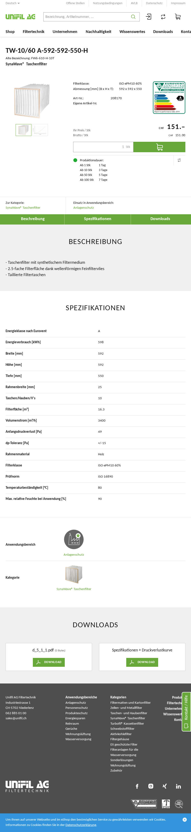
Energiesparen (75, 718)
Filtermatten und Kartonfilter (130, 703)
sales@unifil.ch (16, 718)
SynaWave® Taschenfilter (23, 208)
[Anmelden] (148, 16)
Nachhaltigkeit (98, 32)
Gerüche (71, 729)
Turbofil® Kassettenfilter (127, 724)
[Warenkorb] (178, 16)
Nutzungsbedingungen (107, 3)
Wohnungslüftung (78, 734)
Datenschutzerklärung (80, 825)
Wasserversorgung (78, 739)
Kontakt (179, 720)
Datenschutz (154, 3)
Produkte (178, 698)
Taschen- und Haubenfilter (128, 713)
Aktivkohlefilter (121, 734)
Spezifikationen (97, 219)
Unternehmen (65, 32)
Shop (10, 32)
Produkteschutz (76, 713)
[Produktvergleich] (163, 16)
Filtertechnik (33, 32)
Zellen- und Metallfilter (126, 708)
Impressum (178, 3)
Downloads (163, 32)
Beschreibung (33, 219)
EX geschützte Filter (123, 744)
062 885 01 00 (16, 713)
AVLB (134, 3)
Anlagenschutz (83, 208)
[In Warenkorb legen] (159, 147)
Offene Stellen (75, 3)
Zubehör (116, 771)
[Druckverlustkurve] (40, 130)
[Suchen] (133, 16)
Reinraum (72, 724)
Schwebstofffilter (122, 729)
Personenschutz (76, 708)
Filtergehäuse (119, 739)
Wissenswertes (132, 32)
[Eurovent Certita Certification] (169, 97)
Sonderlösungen (121, 760)
